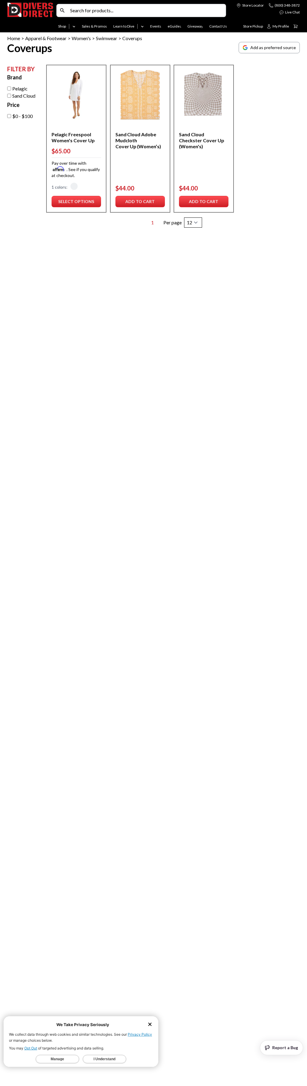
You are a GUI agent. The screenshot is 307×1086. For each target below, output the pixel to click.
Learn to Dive (123, 26)
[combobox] (146, 10)
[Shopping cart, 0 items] (295, 26)
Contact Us (218, 26)
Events (155, 26)
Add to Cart (140, 203)
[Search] (62, 10)
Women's (81, 38)
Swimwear (106, 38)
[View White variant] (74, 187)
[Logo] (30, 17)
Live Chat (292, 12)
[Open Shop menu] (74, 26)
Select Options (76, 203)
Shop (62, 26)
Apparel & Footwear (46, 38)
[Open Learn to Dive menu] (142, 26)
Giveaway (195, 26)
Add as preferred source (273, 47)
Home (13, 38)
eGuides (174, 26)
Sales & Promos (94, 26)
